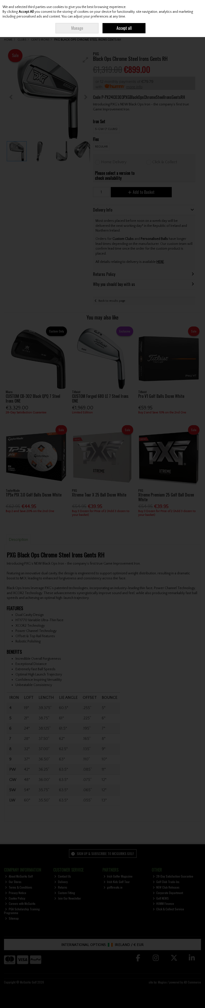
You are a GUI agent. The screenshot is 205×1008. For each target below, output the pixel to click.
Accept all (124, 28)
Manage (77, 28)
